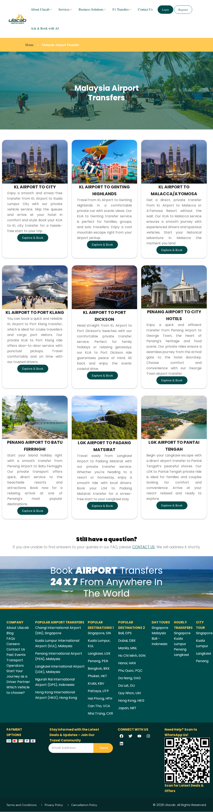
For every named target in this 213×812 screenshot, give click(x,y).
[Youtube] (139, 736)
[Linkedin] (121, 743)
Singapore (160, 627)
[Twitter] (130, 736)
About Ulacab (40, 9)
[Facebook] (121, 736)
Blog (10, 633)
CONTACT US (143, 547)
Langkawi (181, 654)
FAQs (10, 638)
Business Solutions (91, 9)
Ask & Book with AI (45, 28)
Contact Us (145, 9)
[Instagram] (148, 736)
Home (29, 44)
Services (63, 9)
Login (165, 9)
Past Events (16, 654)
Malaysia (159, 633)
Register (183, 9)
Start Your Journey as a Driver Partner (18, 676)
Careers (13, 644)
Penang (180, 649)
